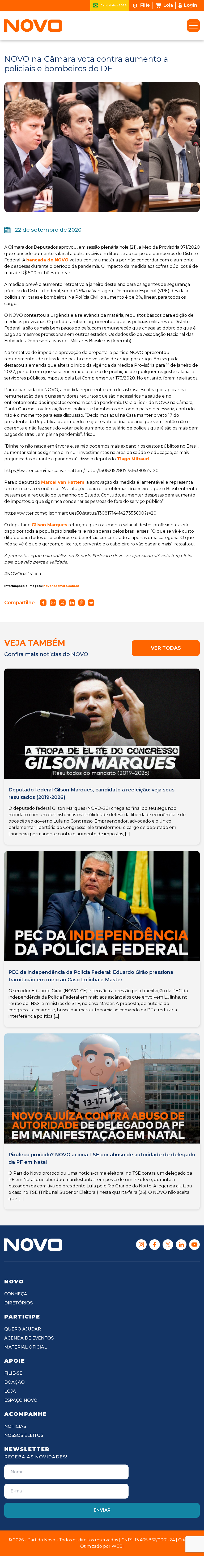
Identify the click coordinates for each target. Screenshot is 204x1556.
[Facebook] (154, 1244)
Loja (168, 5)
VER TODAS (166, 648)
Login (190, 5)
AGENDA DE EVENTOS (29, 1338)
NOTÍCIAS (15, 1426)
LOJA (10, 1391)
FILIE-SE (13, 1373)
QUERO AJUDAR (22, 1329)
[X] (168, 1244)
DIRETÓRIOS (18, 1302)
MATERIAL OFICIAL (25, 1347)
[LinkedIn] (181, 1244)
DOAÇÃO (14, 1382)
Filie (145, 5)
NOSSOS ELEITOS (23, 1435)
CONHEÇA (15, 1293)
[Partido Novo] (33, 1244)
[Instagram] (141, 1244)
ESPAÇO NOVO (20, 1400)
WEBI (118, 1546)
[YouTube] (194, 1244)
